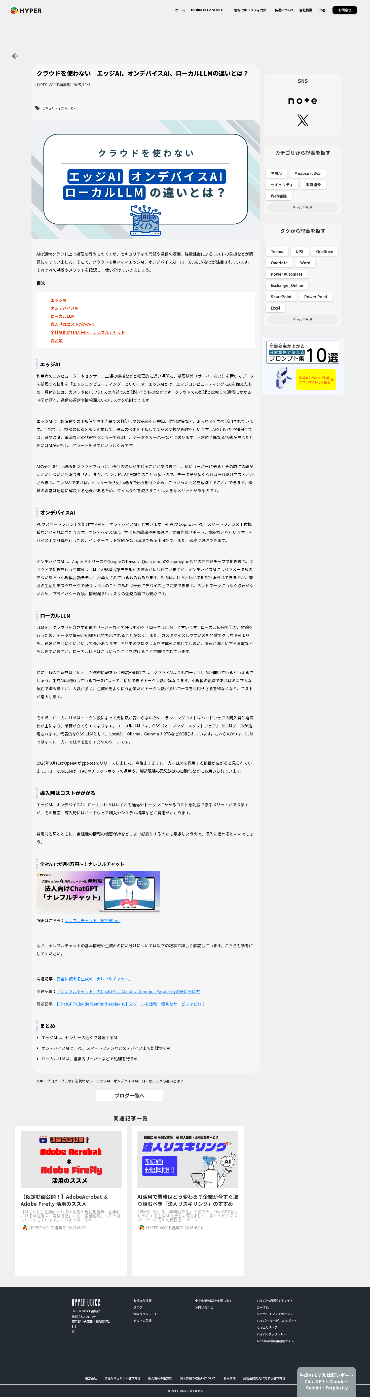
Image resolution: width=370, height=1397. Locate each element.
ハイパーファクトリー (272, 1334)
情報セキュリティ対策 (250, 10)
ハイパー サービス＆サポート (277, 1321)
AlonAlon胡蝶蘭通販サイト (275, 1341)
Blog (321, 10)
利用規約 (230, 1378)
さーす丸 (263, 1307)
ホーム (180, 10)
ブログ (52, 1081)
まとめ (57, 340)
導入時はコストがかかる (73, 324)
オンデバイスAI (65, 308)
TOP (39, 1081)
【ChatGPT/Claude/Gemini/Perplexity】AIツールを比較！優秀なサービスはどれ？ (131, 1004)
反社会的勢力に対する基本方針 (264, 1378)
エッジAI (58, 300)
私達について (284, 10)
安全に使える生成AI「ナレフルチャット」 (95, 979)
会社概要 (305, 10)
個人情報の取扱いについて (198, 1378)
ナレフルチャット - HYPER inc (92, 920)
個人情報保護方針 (160, 1378)
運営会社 (91, 1378)
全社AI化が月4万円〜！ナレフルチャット (88, 332)
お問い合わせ (204, 1307)
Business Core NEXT (208, 10)
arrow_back (15, 56)
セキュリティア (267, 1327)
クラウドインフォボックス (275, 1314)
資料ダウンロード (145, 1314)
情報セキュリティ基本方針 (122, 1378)
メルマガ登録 (142, 1321)
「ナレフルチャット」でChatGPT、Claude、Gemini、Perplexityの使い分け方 (128, 991)
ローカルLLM (63, 316)
